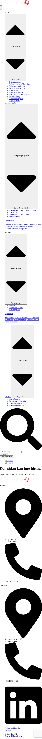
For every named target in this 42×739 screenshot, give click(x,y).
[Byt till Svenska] (9, 463)
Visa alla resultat (6, 457)
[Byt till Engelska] (9, 461)
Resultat (4, 454)
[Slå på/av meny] (1, 7)
